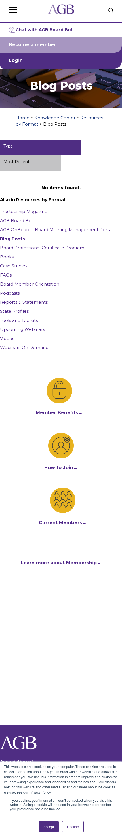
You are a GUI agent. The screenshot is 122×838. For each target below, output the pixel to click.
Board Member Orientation (29, 284)
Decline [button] (73, 826)
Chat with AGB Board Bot (44, 29)
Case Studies (13, 266)
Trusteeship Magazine (23, 211)
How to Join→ (61, 467)
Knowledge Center (54, 117)
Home (23, 117)
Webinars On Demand (24, 347)
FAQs (6, 275)
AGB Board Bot (16, 220)
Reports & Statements (24, 302)
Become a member (32, 44)
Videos (7, 338)
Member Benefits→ (59, 412)
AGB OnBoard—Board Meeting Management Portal (56, 229)
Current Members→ (63, 522)
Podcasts (10, 293)
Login (16, 60)
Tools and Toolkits (19, 320)
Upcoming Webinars (22, 329)
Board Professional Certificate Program (42, 247)
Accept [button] (48, 826)
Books (7, 257)
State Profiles (14, 311)
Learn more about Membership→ (61, 562)
